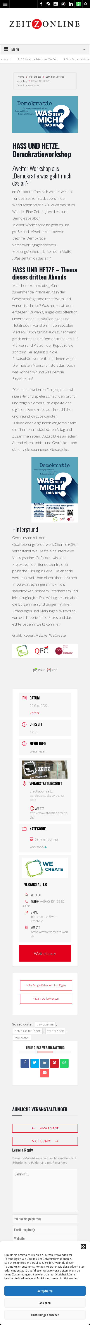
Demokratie (45, 1024)
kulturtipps (35, 76)
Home (21, 76)
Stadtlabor (55, 1031)
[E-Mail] (44, 1073)
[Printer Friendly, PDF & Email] (45, 670)
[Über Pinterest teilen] (54, 1063)
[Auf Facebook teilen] (25, 1063)
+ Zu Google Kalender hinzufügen (46, 985)
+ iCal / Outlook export (46, 998)
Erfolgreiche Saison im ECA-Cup (31, 59)
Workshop (22, 1037)
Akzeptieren (45, 1290)
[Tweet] (34, 1063)
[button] (83, 1246)
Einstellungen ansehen (45, 1314)
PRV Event (49, 1128)
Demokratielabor (28, 1031)
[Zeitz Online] (45, 24)
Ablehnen (45, 1302)
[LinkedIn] (44, 1063)
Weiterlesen (38, 751)
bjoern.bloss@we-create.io (43, 919)
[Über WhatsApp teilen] (64, 1063)
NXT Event (41, 1141)
